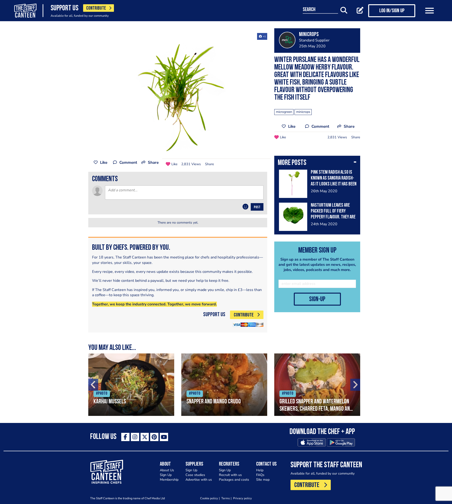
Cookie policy (209, 498)
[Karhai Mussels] (131, 384)
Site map (263, 479)
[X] (145, 437)
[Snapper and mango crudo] (224, 384)
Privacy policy (242, 498)
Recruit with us (230, 475)
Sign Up (166, 475)
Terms (225, 498)
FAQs (260, 475)
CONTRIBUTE (96, 8)
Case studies (195, 475)
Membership (169, 479)
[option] (177, 92)
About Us (167, 470)
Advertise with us (199, 479)
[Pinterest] (154, 437)
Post (257, 207)
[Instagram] (135, 437)
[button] (317, 163)
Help (259, 470)
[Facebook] (125, 437)
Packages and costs (234, 479)
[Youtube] (164, 437)
